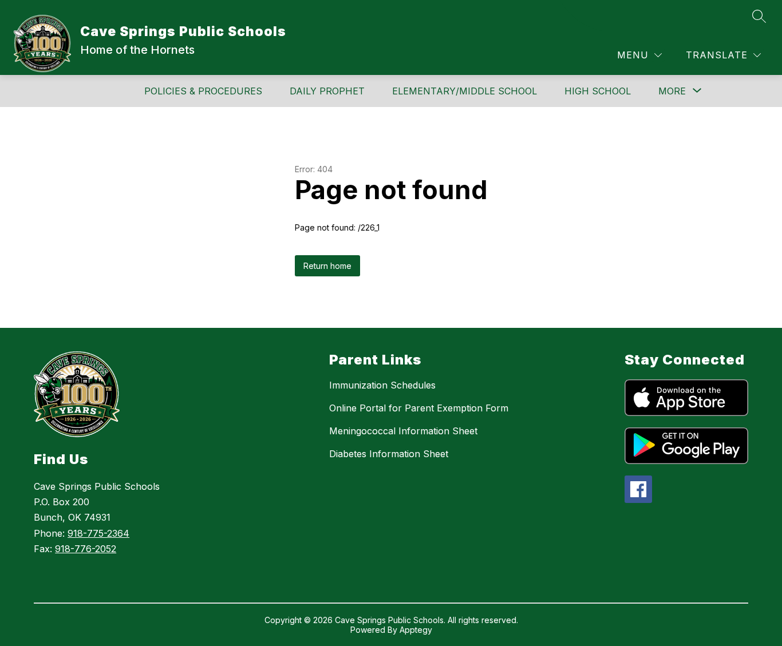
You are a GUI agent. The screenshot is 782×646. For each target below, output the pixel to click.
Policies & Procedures (203, 91)
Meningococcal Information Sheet (403, 431)
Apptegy (416, 630)
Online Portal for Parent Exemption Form (418, 408)
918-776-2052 (85, 548)
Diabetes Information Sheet (388, 453)
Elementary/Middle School (464, 91)
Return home (327, 266)
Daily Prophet (327, 91)
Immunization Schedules (382, 385)
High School (597, 91)
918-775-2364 (98, 533)
